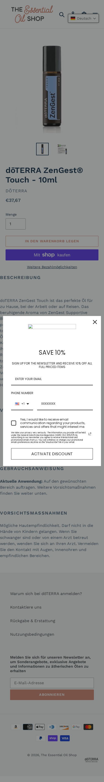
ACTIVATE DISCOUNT (52, 454)
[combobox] (22, 404)
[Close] (95, 322)
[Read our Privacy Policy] (90, 434)
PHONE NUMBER (22, 393)
